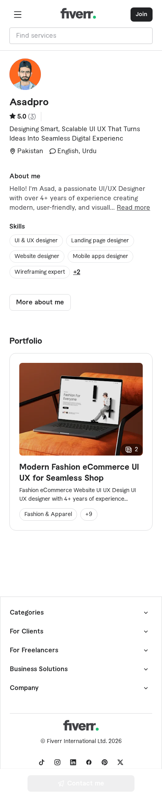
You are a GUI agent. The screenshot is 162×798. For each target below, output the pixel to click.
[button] (17, 14)
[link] (42, 762)
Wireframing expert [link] (40, 272)
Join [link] (141, 14)
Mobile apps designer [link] (100, 256)
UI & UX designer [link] (36, 240)
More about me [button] (40, 302)
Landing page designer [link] (100, 240)
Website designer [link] (37, 256)
